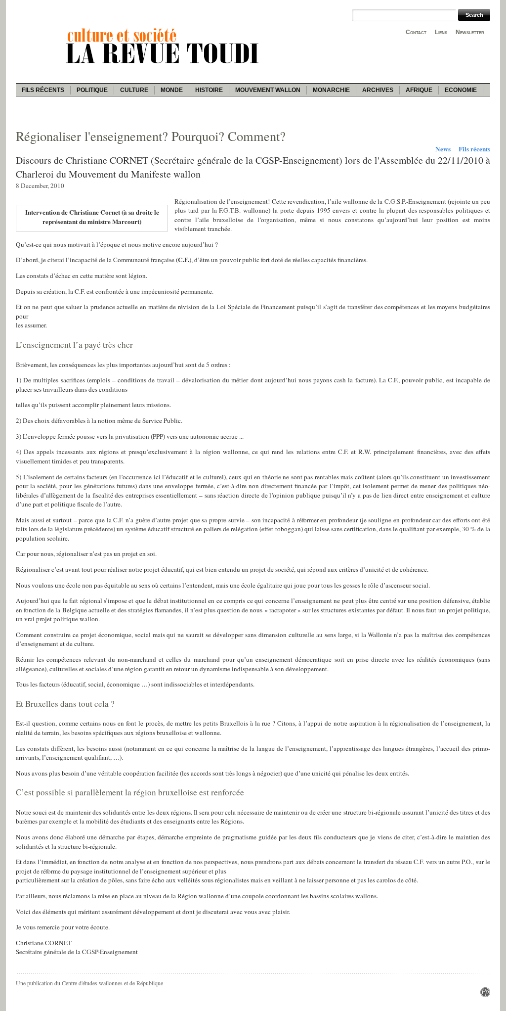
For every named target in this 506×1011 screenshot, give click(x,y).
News (443, 149)
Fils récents (43, 90)
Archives (377, 90)
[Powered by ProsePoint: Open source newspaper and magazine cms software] (485, 995)
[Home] (164, 65)
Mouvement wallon (267, 90)
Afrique (419, 90)
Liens (441, 32)
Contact (416, 32)
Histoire (209, 90)
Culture (134, 90)
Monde (172, 90)
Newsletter (470, 32)
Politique (92, 90)
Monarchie (331, 90)
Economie (461, 90)
